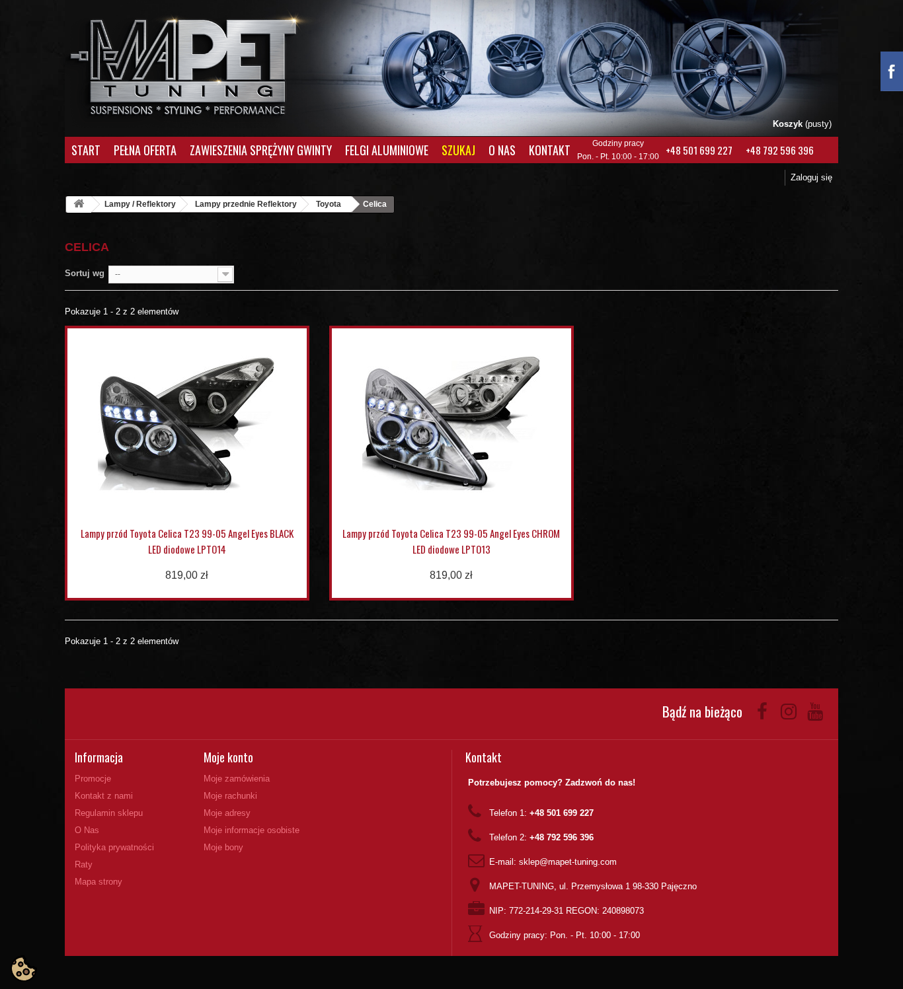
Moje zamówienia (237, 779)
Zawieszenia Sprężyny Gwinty (261, 150)
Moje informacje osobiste (251, 830)
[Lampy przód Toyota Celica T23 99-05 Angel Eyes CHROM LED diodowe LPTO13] (451, 423)
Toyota (328, 204)
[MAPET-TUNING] (201, 63)
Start (85, 150)
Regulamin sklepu (109, 813)
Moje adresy (227, 813)
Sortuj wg (84, 273)
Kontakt (549, 150)
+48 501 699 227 (699, 150)
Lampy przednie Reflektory (246, 204)
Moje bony (223, 847)
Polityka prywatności (114, 847)
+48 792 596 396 (780, 150)
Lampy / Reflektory (140, 204)
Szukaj (458, 150)
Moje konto (228, 757)
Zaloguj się (811, 177)
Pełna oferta (145, 150)
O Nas (502, 150)
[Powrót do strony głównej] (78, 204)
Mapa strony (98, 882)
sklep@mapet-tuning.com (568, 862)
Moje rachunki (230, 796)
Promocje (93, 779)
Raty (84, 864)
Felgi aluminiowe (386, 150)
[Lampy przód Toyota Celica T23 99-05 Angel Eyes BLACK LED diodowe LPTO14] (187, 423)
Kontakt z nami (104, 796)
